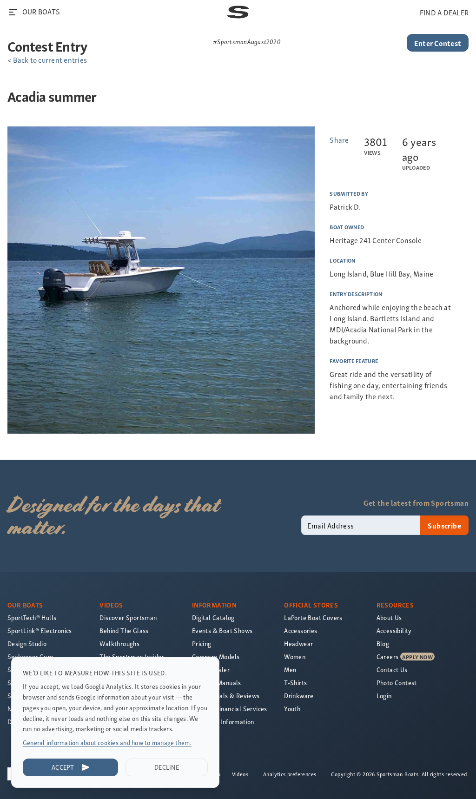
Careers (388, 656)
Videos (240, 774)
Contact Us (392, 669)
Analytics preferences (289, 774)
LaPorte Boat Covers (313, 617)
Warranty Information (223, 721)
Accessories (300, 630)
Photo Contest (397, 682)
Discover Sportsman (128, 617)
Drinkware (299, 695)
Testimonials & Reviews (226, 695)
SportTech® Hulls (31, 617)
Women (294, 656)
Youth (292, 708)
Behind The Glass (123, 630)
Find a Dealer (211, 669)
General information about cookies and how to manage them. (107, 742)
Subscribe (444, 525)
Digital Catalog (213, 617)
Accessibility (394, 630)
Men (290, 669)
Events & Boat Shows (222, 630)
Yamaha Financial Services (229, 708)
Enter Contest (437, 43)
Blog (383, 643)
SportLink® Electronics (39, 630)
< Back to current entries (47, 59)
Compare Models (216, 656)
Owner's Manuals (216, 682)
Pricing (202, 643)
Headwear (298, 643)
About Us (389, 617)
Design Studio (26, 643)
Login (384, 695)
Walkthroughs (119, 643)
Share (339, 139)
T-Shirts (295, 682)
